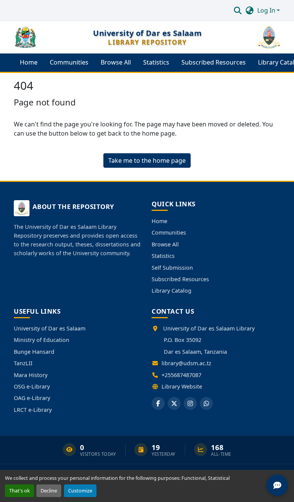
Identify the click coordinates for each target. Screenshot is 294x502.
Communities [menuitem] (69, 62)
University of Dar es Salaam (49, 328)
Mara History (30, 375)
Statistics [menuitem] (156, 62)
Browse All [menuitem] (116, 62)
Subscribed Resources (180, 279)
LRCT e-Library (33, 409)
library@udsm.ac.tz (186, 363)
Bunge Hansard (34, 351)
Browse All (165, 244)
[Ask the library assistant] (277, 485)
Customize (80, 490)
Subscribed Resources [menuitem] (213, 62)
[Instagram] (190, 403)
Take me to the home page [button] (147, 160)
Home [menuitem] (29, 62)
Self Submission (172, 267)
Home (159, 221)
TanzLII (23, 363)
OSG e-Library (32, 386)
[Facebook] (158, 403)
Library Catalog (171, 290)
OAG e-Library (32, 398)
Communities (169, 232)
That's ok (19, 490)
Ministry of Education (41, 339)
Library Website (182, 386)
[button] (237, 10)
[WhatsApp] (206, 403)
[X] (174, 403)
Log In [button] (267, 10)
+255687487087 (181, 375)
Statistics (163, 255)
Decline (49, 490)
